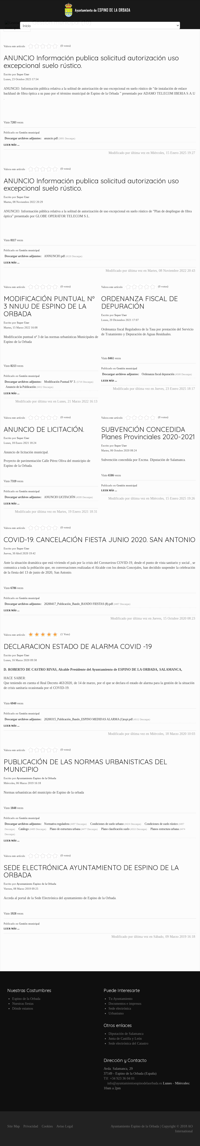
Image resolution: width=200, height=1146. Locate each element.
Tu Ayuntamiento (120, 999)
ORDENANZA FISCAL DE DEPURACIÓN (139, 302)
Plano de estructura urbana (65, 829)
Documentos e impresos (125, 1003)
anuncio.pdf (51, 138)
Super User (23, 74)
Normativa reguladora (57, 824)
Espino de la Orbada (26, 999)
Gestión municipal (29, 132)
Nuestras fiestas (22, 1003)
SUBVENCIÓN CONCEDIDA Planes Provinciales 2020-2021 (148, 433)
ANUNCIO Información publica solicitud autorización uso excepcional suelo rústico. (91, 62)
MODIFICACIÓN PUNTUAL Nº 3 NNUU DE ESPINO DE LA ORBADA (49, 306)
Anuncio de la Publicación (21, 387)
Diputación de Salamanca (126, 1034)
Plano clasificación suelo (115, 829)
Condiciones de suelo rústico (162, 824)
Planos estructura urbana (165, 829)
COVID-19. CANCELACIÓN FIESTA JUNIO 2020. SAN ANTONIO (99, 539)
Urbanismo (116, 1013)
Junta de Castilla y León (125, 1038)
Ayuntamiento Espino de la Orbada (36, 778)
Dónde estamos (22, 1008)
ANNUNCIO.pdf (55, 256)
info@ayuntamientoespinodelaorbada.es (134, 1083)
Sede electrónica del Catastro (128, 1043)
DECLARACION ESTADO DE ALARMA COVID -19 (78, 646)
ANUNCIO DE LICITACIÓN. (44, 429)
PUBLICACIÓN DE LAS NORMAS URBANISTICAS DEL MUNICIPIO (85, 765)
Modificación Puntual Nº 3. (60, 381)
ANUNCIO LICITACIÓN (60, 497)
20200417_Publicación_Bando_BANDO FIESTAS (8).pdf (79, 604)
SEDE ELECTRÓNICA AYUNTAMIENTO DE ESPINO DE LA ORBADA (91, 871)
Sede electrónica (120, 1008)
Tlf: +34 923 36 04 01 (119, 1078)
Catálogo (24, 829)
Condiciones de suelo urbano (107, 824)
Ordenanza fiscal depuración (158, 374)
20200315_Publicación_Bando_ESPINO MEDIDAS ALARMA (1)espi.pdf (88, 719)
